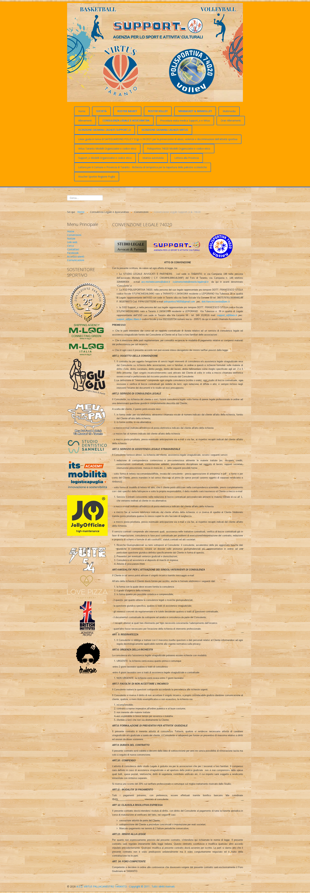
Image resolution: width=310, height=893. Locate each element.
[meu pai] (87, 418)
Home (81, 111)
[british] (87, 618)
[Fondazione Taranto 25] (87, 302)
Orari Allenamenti (231, 120)
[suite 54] (87, 555)
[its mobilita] (87, 475)
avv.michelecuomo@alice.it (155, 281)
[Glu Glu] (87, 377)
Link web (72, 242)
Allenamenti (85, 120)
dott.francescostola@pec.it (216, 301)
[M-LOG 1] (87, 330)
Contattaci (73, 249)
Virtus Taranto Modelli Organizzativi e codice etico (107, 148)
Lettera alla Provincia (186, 158)
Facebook (73, 253)
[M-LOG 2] (87, 348)
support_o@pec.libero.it (129, 319)
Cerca (70, 245)
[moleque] (87, 659)
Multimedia (229, 111)
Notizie (71, 238)
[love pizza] (87, 586)
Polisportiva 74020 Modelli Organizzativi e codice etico (178, 148)
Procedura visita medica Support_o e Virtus (185, 120)
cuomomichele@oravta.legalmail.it (190, 281)
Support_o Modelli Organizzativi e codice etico (105, 158)
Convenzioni (74, 235)
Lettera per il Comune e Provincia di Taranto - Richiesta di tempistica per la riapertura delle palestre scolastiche (142, 167)
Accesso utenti (75, 256)
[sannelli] (87, 446)
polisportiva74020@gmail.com (179, 301)
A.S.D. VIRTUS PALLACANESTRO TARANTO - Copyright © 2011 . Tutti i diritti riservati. (125, 886)
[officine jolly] (87, 515)
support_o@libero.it (227, 315)
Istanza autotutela (153, 158)
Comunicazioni (75, 260)
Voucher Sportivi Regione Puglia (96, 176)
